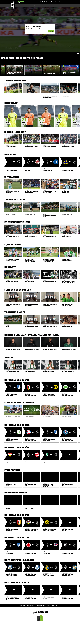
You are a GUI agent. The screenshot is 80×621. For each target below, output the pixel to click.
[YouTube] (42, 1)
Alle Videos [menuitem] (39, 5)
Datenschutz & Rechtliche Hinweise (34, 605)
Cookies (48, 605)
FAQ (44, 605)
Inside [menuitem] (35, 5)
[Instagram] (44, 1)
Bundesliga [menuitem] (20, 5)
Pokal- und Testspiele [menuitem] (28, 5)
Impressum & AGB (21, 605)
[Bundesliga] (61, 605)
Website (57, 605)
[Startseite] (13, 5)
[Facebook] (40, 1)
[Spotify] (46, 1)
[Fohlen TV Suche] (49, 1)
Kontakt (53, 605)
